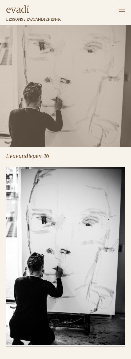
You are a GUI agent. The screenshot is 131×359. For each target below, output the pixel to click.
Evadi (18, 9)
